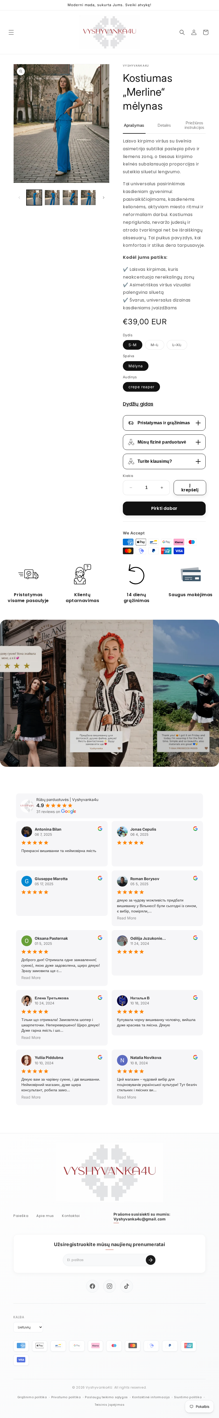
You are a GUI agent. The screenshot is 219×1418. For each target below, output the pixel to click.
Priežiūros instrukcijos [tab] (194, 125)
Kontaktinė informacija (151, 1397)
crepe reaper (141, 386)
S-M (132, 344)
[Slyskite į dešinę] (104, 197)
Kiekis (128, 475)
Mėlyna (135, 366)
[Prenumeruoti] (150, 1260)
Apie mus (45, 1215)
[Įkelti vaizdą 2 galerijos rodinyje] (52, 197)
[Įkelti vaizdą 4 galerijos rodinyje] (88, 197)
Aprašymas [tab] (134, 125)
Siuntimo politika (188, 1397)
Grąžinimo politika (32, 1397)
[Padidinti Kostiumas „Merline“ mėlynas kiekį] (162, 488)
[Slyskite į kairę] (19, 197)
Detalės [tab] (164, 125)
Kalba (18, 1317)
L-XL (179, 346)
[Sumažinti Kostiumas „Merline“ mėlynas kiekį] (131, 488)
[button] (11, 32)
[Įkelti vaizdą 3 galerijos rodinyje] (70, 197)
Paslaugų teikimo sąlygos (106, 1397)
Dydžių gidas (138, 403)
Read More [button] (126, 918)
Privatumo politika (66, 1397)
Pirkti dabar (164, 508)
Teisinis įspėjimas (110, 1404)
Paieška (20, 1215)
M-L (157, 346)
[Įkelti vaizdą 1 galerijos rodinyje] (34, 197)
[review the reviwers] (100, 829)
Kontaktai (71, 1215)
